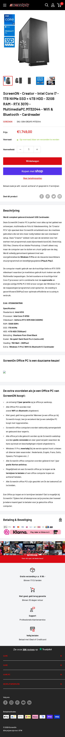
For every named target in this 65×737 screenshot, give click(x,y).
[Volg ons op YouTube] (23, 702)
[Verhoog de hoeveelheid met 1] (37, 149)
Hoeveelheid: (9, 149)
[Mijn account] (52, 5)
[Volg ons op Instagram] (11, 702)
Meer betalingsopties (32, 178)
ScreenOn (7, 121)
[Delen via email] (59, 196)
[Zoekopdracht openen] (46, 5)
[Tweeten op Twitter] (53, 196)
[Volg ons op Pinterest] (17, 702)
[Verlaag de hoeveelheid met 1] (20, 149)
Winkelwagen (32, 161)
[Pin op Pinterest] (47, 196)
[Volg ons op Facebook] (5, 702)
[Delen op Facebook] (41, 196)
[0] (59, 5)
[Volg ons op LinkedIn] (29, 702)
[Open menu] (4, 5)
